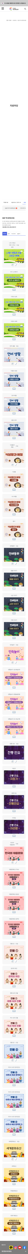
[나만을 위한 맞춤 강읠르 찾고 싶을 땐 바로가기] (25, 9)
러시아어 (14, 234)
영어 (9, 234)
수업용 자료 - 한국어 (15, 202)
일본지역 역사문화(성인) (10, 208)
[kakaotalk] (11, 1247)
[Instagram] (16, 1247)
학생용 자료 (6, 202)
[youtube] (20, 1247)
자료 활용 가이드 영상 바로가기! (9, 227)
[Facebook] (24, 1247)
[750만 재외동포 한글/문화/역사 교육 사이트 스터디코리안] (13, 9)
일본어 (18, 234)
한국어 (4, 234)
